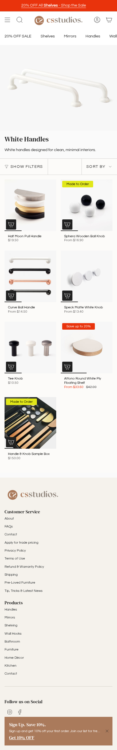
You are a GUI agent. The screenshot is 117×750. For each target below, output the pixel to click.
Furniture (11, 649)
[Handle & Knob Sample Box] (30, 423)
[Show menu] (7, 20)
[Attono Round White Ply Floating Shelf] (86, 347)
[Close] (107, 731)
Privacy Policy (15, 550)
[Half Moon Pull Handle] (30, 205)
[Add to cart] (11, 442)
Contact (11, 534)
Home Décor (14, 658)
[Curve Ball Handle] (30, 276)
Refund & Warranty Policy (24, 567)
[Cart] (109, 20)
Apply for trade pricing (21, 543)
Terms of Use (15, 558)
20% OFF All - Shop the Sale (51, 5)
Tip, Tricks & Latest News (24, 591)
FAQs (9, 526)
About (9, 518)
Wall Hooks (13, 633)
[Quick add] (11, 224)
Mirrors (10, 617)
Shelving (11, 625)
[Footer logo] (33, 494)
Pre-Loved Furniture (20, 582)
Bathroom (12, 641)
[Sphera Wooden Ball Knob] (86, 205)
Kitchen (10, 666)
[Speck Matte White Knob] (86, 276)
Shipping (11, 575)
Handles (11, 609)
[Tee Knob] (30, 347)
